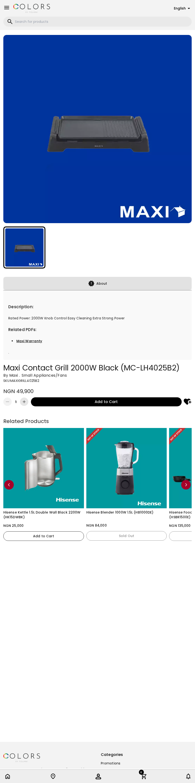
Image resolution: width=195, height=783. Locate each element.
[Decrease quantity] (7, 402)
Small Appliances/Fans (44, 375)
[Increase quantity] (24, 402)
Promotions (111, 763)
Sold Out (126, 535)
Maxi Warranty (29, 341)
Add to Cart (106, 401)
